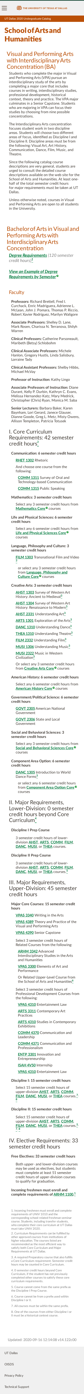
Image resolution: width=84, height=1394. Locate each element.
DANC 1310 (25, 627)
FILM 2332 (24, 640)
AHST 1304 (25, 603)
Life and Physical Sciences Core (41, 533)
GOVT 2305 (25, 708)
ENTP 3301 (27, 1054)
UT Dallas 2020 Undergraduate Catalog (27, 18)
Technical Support (16, 1387)
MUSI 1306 (25, 647)
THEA (47, 846)
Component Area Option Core (50, 787)
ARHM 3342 (28, 951)
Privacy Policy (13, 1375)
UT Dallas (11, 1353)
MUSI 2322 (25, 653)
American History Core (34, 688)
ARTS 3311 (27, 1011)
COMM (57, 842)
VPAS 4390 (25, 933)
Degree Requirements (28, 255)
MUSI (32, 846)
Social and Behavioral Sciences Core (44, 748)
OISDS (9, 1364)
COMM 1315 (28, 488)
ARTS (44, 842)
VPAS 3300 (27, 966)
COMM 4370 (28, 1033)
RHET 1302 (25, 460)
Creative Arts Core (39, 668)
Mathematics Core (30, 508)
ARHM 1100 (63, 1194)
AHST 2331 (25, 614)
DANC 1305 (25, 772)
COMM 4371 (28, 1043)
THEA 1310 (25, 634)
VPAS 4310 (27, 1004)
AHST (33, 842)
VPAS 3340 (25, 915)
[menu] (4, 8)
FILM (69, 842)
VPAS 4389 (25, 922)
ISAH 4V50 (27, 1065)
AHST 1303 (25, 592)
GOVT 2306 (25, 719)
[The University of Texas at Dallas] (42, 8)
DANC (21, 846)
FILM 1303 (24, 557)
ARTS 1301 (25, 620)
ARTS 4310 (27, 1022)
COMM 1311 (28, 478)
